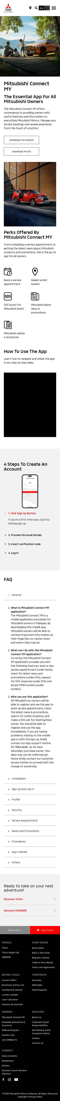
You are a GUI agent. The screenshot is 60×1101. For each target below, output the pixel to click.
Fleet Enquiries (39, 990)
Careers (36, 1038)
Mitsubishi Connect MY (13, 1017)
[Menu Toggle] (53, 7)
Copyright (22, 1096)
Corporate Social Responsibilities (40, 1024)
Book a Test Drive (41, 952)
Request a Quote (40, 957)
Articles (5, 1065)
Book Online (38, 948)
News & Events (9, 1056)
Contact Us (37, 1043)
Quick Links (14, 930)
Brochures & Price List (13, 985)
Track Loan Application (43, 967)
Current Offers (9, 980)
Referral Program (10, 1030)
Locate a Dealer (10, 994)
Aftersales (37, 985)
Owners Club (8, 1035)
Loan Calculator (10, 999)
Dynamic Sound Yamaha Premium (14, 1072)
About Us (36, 1017)
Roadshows (8, 1060)
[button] (36, 8)
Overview (36, 980)
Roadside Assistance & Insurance (13, 1024)
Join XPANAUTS (9, 1039)
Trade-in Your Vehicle (42, 962)
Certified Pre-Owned (12, 990)
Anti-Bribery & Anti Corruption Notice (41, 1032)
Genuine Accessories (12, 1004)
